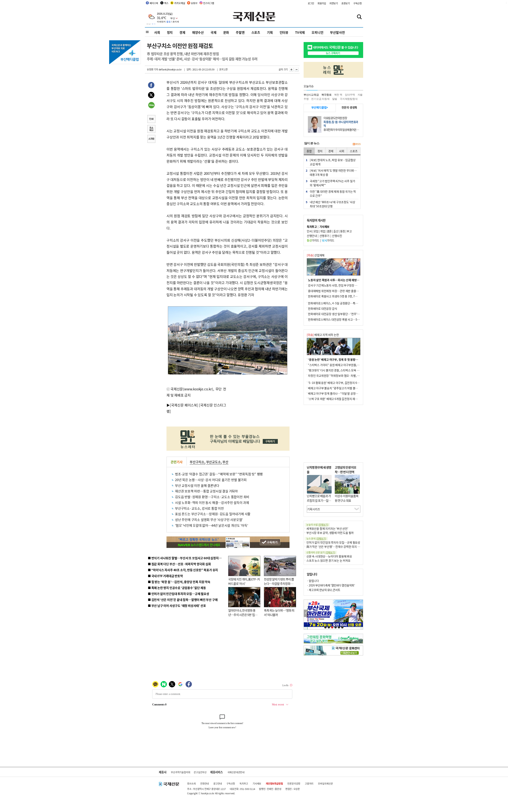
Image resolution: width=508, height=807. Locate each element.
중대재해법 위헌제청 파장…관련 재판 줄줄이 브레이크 (338, 291)
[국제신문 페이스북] (184, 405)
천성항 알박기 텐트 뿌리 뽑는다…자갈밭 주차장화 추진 (279, 583)
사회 (157, 32)
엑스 (166, 3)
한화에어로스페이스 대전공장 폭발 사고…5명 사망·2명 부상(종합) (346, 319)
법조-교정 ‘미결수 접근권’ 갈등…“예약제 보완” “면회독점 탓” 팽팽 (219, 474)
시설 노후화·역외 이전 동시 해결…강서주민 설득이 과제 (212, 502)
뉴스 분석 (316, 538)
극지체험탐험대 (349, 98)
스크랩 (151, 139)
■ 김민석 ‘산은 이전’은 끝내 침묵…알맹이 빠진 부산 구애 (182, 600)
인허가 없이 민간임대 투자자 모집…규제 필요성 (333, 542)
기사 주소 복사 (151, 129)
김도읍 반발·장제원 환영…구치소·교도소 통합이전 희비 (212, 496)
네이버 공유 (151, 105)
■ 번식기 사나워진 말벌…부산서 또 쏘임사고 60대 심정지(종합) (187, 558)
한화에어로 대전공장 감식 (322, 308)
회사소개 (191, 783)
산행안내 (312, 236)
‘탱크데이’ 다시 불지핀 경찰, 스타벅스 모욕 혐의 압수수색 (340, 370)
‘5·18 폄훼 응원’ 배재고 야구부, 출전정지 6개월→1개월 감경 (342, 383)
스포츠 (255, 32)
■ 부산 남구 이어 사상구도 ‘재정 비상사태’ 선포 (177, 605)
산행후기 (324, 236)
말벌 (334, 98)
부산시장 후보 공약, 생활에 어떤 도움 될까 (330, 533)
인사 (309, 231)
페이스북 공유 (151, 85)
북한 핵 (338, 94)
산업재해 (315, 255)
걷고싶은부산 (200, 772)
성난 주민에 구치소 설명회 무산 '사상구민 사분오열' (209, 519)
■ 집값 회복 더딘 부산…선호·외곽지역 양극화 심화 (179, 564)
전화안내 (204, 783)
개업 (322, 231)
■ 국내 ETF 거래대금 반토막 (165, 576)
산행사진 (337, 236)
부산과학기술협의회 (180, 772)
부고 (349, 231)
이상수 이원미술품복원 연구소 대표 (346, 498)
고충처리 (309, 783)
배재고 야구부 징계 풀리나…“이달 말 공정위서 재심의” (339, 393)
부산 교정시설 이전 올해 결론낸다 (197, 485)
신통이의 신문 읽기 (320, 552)
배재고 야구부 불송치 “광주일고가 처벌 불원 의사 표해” (339, 388)
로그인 (311, 3)
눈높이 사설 (317, 524)
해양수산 (198, 32)
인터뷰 (284, 32)
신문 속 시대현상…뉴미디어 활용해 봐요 (329, 556)
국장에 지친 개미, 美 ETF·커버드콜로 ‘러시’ (244, 581)
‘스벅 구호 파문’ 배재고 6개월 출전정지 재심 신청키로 (338, 399)
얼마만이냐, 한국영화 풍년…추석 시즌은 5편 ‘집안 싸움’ (242, 614)
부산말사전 (337, 32)
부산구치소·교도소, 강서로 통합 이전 (199, 508)
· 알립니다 (313, 581)
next (361, 613)
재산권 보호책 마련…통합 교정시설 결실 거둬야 (206, 491)
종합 (309, 151)
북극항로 (326, 94)
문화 (226, 32)
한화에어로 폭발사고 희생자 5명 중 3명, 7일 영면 (335, 296)
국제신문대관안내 (235, 772)
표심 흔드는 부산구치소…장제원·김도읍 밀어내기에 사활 (212, 513)
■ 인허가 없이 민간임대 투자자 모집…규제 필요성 (178, 594)
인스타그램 (208, 3)
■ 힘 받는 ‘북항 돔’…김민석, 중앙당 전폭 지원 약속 (179, 582)
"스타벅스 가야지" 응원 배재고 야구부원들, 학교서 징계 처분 (342, 365)
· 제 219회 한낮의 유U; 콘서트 (323, 590)
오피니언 (317, 32)
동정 (342, 231)
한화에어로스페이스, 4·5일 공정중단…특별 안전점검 (338, 303)
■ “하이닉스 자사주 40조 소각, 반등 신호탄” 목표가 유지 (183, 570)
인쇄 (151, 119)
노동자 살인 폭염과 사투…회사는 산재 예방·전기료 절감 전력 (342, 280)
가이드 (313, 240)
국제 (213, 32)
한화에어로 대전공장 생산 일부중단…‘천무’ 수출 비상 (338, 314)
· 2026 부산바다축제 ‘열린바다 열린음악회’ (331, 585)
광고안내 (217, 783)
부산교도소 (213, 461)
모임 (316, 231)
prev (306, 613)
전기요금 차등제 (320, 98)
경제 (182, 32)
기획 (270, 32)
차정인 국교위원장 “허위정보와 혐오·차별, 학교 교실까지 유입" (344, 376)
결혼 (329, 231)
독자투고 (244, 783)
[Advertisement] (258, 401)
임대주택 (350, 94)
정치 (170, 32)
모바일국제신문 (325, 783)
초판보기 (345, 3)
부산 (225, 461)
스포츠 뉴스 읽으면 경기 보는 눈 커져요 (328, 560)
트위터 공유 (151, 95)
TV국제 (300, 32)
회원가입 (322, 3)
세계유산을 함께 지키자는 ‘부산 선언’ (327, 528)
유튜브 (194, 3)
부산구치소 (197, 461)
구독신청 (357, 3)
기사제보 (257, 783)
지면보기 (333, 3)
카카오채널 (179, 3)
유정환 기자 (152, 69)
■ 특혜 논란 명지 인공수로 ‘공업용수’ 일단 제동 (177, 588)
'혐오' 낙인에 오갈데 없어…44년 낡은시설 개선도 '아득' (211, 525)
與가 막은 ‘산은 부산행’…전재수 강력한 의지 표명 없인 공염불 (341, 547)
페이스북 (154, 3)
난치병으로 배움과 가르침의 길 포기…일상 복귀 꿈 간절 (319, 500)
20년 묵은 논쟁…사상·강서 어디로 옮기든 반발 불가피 (211, 479)
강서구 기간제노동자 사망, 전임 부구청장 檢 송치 (335, 285)
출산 (335, 231)
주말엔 (240, 32)
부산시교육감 (311, 94)
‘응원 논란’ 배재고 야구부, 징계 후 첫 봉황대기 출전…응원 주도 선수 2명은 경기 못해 (356, 359)
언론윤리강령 (293, 783)
